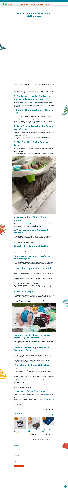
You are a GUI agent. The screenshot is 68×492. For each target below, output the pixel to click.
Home (32, 10)
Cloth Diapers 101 (18, 404)
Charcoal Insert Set (19, 430)
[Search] (58, 4)
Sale (18, 4)
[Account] (60, 4)
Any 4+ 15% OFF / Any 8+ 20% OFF (11, 1)
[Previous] (49, 415)
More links (48, 4)
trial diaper (46, 394)
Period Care (33, 4)
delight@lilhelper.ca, (50, 399)
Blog (35, 10)
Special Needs (41, 4)
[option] (19, 425)
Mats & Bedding (25, 4)
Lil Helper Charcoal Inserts (21, 277)
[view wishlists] (63, 4)
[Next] (52, 415)
